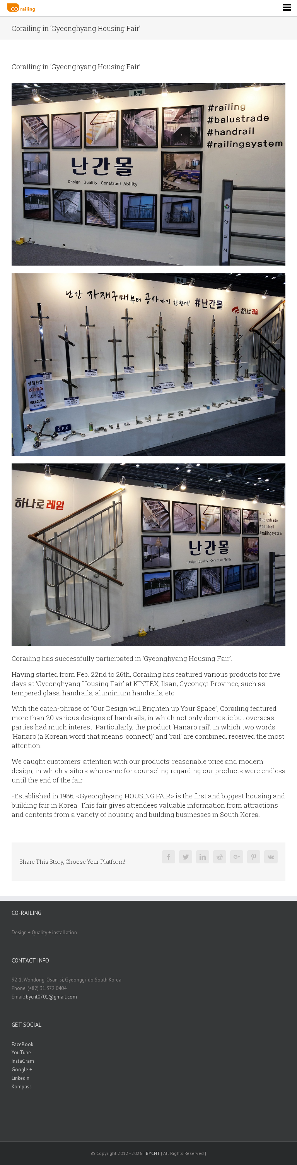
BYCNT (153, 1153)
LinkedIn (20, 1078)
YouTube (21, 1052)
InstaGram (23, 1061)
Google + (22, 1069)
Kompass (22, 1086)
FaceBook (22, 1044)
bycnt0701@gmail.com (51, 996)
